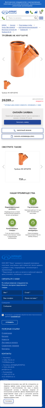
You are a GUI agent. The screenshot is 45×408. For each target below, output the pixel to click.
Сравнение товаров (36, 11)
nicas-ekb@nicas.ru (8, 377)
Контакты (6, 349)
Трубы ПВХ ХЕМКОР (8, 27)
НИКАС (4, 25)
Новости (5, 339)
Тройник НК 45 (6, 32)
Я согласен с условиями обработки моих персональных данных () (23, 315)
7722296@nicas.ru (8, 362)
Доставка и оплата (10, 343)
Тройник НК (24, 29)
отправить (10, 322)
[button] (41, 59)
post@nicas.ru (6, 369)
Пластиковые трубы (25, 25)
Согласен (8, 401)
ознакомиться (15, 316)
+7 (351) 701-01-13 (8, 360)
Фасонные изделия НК (9, 29)
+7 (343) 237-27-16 (8, 374)
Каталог (12, 25)
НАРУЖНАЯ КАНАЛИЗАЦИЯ (28, 27)
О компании (7, 333)
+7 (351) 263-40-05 (8, 367)
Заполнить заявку (22, 122)
